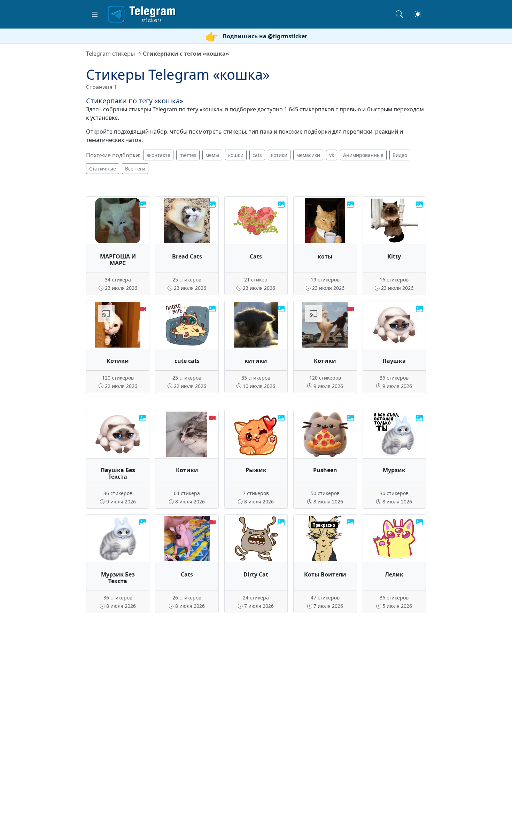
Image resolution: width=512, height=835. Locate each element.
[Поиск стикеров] (399, 14)
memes (187, 155)
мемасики (308, 155)
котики (279, 155)
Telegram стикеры (110, 53)
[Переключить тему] (418, 14)
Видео (400, 155)
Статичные (102, 168)
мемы (212, 155)
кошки (235, 155)
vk (331, 155)
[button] (94, 14)
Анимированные (363, 155)
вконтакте (158, 155)
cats (257, 155)
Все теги (135, 168)
